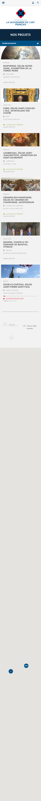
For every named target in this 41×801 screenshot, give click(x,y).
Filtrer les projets (9, 43)
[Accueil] (20, 17)
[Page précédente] (5, 324)
